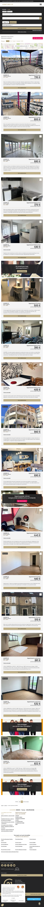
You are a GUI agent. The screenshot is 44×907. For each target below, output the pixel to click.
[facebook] (2, 865)
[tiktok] (8, 865)
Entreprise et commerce (20, 882)
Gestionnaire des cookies (36, 894)
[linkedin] (11, 865)
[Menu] (41, 4)
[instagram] (5, 865)
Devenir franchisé (18, 881)
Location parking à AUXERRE (22, 902)
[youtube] (14, 865)
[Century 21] (7, 4)
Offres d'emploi (18, 880)
